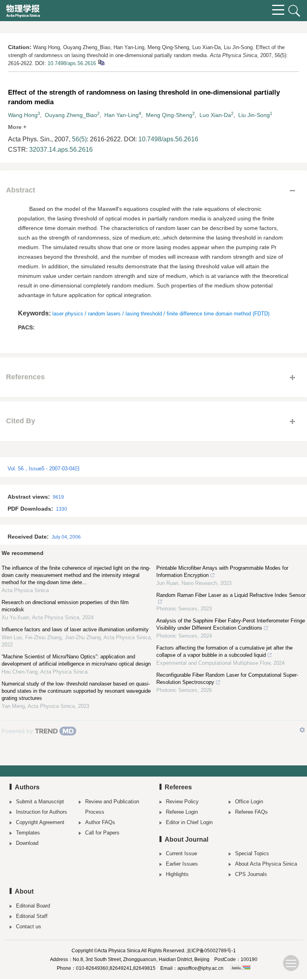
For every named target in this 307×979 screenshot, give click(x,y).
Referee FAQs (251, 812)
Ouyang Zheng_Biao (71, 115)
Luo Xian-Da (215, 115)
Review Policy (182, 802)
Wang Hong (23, 115)
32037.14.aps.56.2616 (61, 149)
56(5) (79, 139)
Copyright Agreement (40, 822)
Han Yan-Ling (121, 115)
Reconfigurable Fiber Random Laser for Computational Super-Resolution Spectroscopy (227, 678)
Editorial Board (33, 906)
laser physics (67, 314)
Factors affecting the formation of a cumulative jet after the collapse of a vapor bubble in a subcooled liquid (224, 651)
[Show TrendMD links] (302, 730)
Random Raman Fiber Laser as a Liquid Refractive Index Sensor (230, 595)
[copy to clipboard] (101, 62)
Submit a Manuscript (40, 802)
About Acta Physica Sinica (266, 864)
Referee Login (182, 812)
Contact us (28, 926)
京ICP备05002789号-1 (211, 950)
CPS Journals (251, 874)
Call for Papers (102, 833)
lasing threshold (144, 314)
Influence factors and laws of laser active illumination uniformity (75, 629)
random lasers (104, 314)
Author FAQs (100, 822)
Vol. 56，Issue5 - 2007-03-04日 (44, 469)
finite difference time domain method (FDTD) (218, 314)
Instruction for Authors (41, 812)
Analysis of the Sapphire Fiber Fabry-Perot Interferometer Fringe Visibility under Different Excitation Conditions (230, 624)
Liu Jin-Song (254, 115)
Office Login (249, 802)
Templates (28, 833)
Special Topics (252, 853)
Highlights (177, 874)
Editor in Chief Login (189, 822)
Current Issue (181, 853)
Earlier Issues (182, 864)
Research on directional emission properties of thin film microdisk (65, 605)
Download (27, 843)
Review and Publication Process (112, 807)
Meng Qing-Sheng (169, 115)
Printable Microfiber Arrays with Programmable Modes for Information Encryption (222, 571)
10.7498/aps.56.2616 (72, 63)
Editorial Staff (32, 916)
